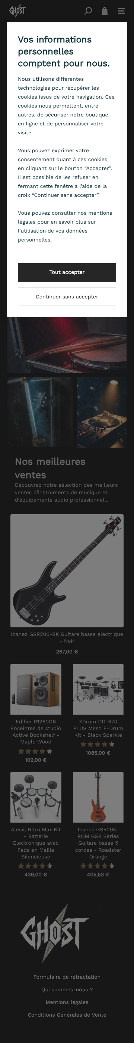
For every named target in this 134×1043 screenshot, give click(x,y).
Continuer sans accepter (67, 297)
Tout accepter (67, 272)
